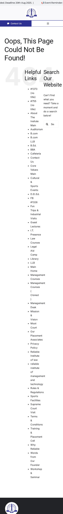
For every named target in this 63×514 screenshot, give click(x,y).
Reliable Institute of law (34, 355)
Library (34, 258)
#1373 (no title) (33, 92)
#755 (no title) (33, 105)
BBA (32, 149)
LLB (32, 262)
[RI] (31, 6)
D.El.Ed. (35, 194)
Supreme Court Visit (35, 408)
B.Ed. (33, 145)
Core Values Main (34, 169)
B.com (34, 133)
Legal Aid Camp (33, 250)
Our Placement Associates (36, 335)
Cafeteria (35, 153)
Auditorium (36, 129)
